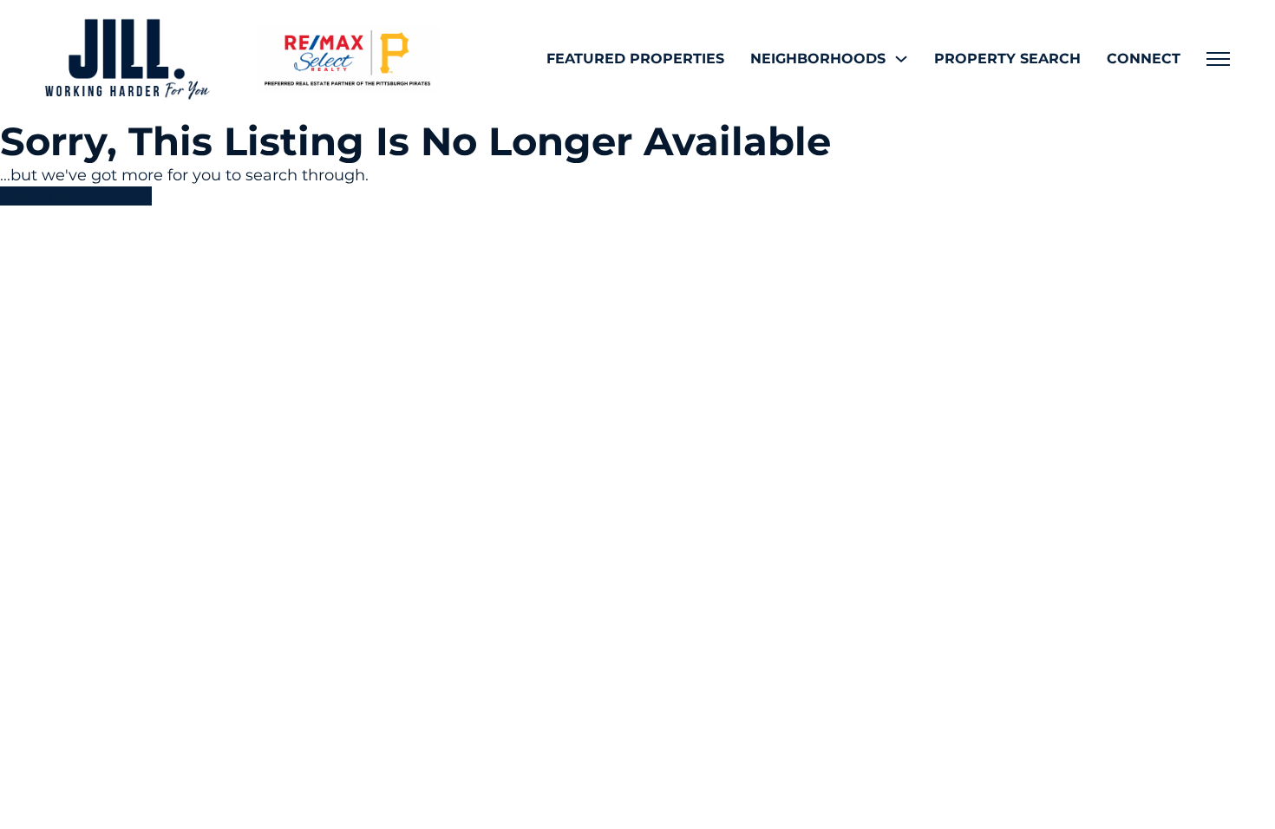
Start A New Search (76, 196)
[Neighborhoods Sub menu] (901, 59)
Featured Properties (635, 58)
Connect (1143, 58)
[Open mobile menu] (1218, 59)
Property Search (1007, 58)
